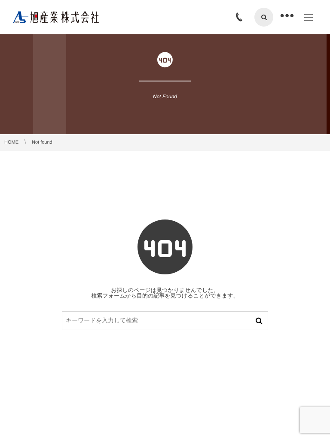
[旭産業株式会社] (56, 17)
